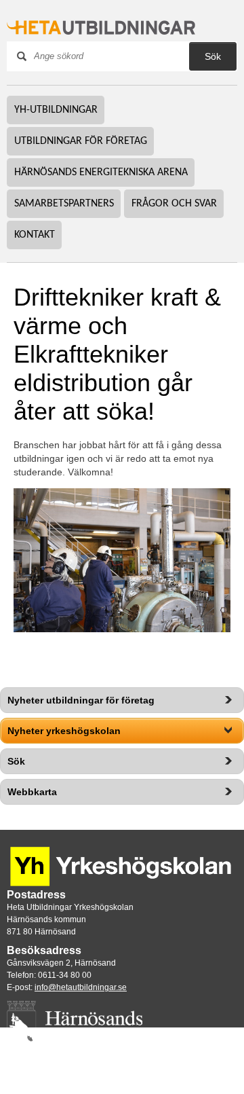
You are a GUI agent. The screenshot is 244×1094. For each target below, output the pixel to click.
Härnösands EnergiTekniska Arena (101, 172)
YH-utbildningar (56, 110)
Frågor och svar (174, 203)
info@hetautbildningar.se (81, 987)
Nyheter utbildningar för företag (81, 700)
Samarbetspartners (64, 203)
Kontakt (34, 235)
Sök (16, 761)
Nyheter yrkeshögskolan (64, 730)
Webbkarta (32, 791)
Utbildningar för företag (80, 141)
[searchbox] (116, 56)
